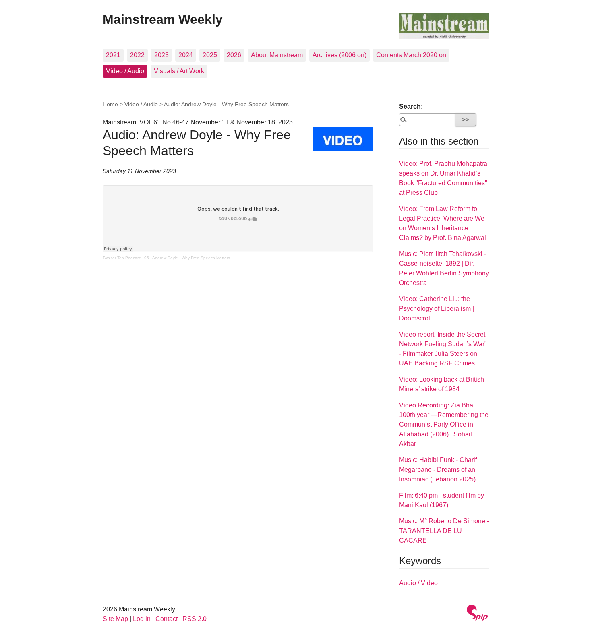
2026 (234, 55)
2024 (185, 55)
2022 (137, 55)
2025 (210, 55)
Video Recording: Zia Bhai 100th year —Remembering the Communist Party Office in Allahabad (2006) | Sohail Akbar (444, 424)
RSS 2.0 (194, 618)
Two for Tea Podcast (122, 258)
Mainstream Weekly (163, 19)
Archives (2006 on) (339, 55)
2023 (161, 55)
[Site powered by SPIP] (477, 614)
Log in (142, 618)
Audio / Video (418, 583)
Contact (166, 618)
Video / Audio (125, 71)
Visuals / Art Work (179, 71)
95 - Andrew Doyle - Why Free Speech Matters (187, 258)
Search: (411, 106)
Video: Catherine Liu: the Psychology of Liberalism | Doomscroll (436, 308)
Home (110, 104)
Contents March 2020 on (411, 55)
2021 (113, 55)
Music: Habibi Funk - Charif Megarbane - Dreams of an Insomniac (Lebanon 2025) (438, 469)
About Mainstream (277, 55)
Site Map (115, 618)
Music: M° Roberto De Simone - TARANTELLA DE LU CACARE (444, 531)
